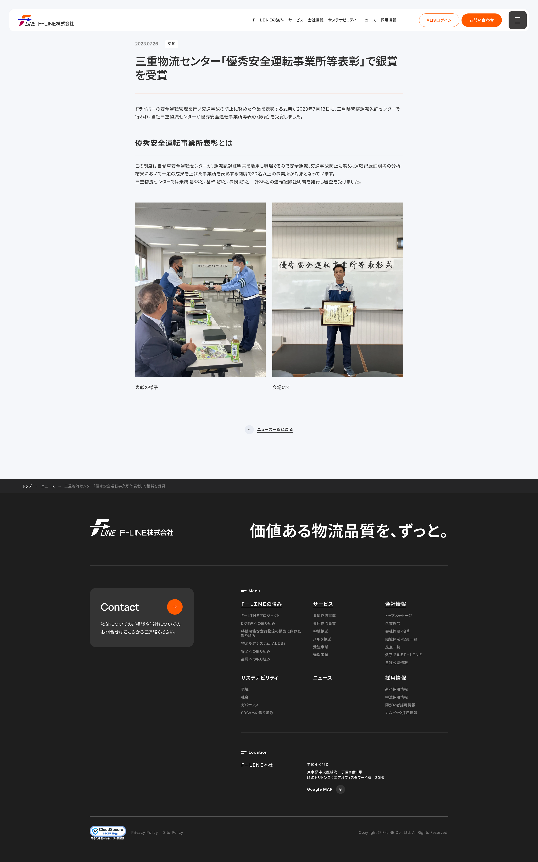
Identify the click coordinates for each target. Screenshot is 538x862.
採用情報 (389, 20)
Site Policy (173, 832)
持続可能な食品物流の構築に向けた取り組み (271, 633)
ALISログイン (439, 20)
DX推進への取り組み (258, 623)
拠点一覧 (392, 647)
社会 (245, 697)
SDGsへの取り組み (257, 713)
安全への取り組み (256, 651)
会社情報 (316, 20)
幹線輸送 (320, 631)
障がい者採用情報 (400, 705)
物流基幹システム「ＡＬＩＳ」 (263, 643)
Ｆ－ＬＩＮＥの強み (268, 20)
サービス (295, 20)
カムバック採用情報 (401, 713)
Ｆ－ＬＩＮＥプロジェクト (260, 615)
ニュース (368, 20)
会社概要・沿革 (397, 631)
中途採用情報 (396, 697)
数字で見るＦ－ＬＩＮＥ (403, 655)
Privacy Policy (144, 832)
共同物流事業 (324, 615)
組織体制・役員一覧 (401, 639)
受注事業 (320, 647)
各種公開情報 (396, 663)
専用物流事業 (324, 623)
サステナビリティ (342, 20)
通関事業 (320, 655)
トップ (27, 486)
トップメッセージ (398, 615)
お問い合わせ (481, 20)
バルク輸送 (322, 639)
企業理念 (392, 623)
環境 (245, 689)
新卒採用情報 (396, 689)
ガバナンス (249, 705)
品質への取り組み (256, 659)
